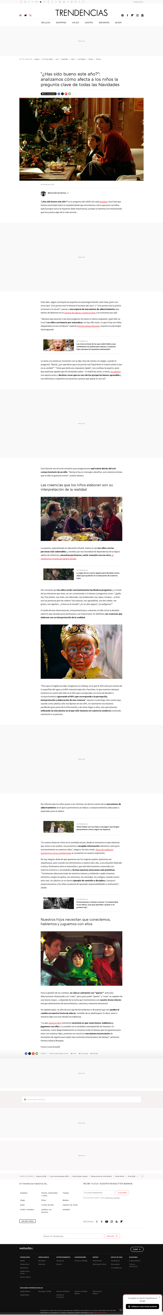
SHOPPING (61, 22)
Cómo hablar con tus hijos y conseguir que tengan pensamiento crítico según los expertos (98, 828)
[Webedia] (26, 1248)
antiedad (66, 1209)
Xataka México (25, 1291)
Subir (135, 1249)
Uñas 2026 (132, 1176)
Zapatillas (64, 59)
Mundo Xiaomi (25, 1277)
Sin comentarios (49, 94)
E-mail (69, 93)
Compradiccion (116, 1268)
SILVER (118, 22)
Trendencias (115, 1261)
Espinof (59, 1264)
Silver (43, 1200)
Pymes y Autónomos (133, 1265)
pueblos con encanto (46, 1210)
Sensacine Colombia (60, 1296)
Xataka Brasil (24, 1295)
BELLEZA (45, 22)
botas (22, 1205)
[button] (58, 193)
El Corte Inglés (48, 59)
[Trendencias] (81, 12)
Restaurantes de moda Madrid (101, 1176)
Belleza (66, 1200)
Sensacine (60, 1261)
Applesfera (24, 1268)
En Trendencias (82, 341)
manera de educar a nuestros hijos (80, 312)
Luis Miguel (81, 59)
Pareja (91, 59)
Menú (20, 15)
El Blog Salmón (134, 1261)
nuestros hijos (54, 1022)
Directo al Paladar (81, 1261)
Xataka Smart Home (24, 1272)
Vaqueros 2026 (41, 1176)
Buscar (30, 15)
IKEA (72, 59)
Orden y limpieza (27, 1209)
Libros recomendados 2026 (59, 1176)
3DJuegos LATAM (44, 1291)
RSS (116, 1221)
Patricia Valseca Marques (88, 326)
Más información (100, 1312)
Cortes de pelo (47, 1205)
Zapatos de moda (70, 1205)
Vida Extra (41, 1264)
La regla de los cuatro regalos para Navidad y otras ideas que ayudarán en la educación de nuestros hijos (98, 575)
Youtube (106, 1221)
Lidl (57, 59)
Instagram (137, 15)
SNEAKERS (104, 22)
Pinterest (122, 15)
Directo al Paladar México (81, 1292)
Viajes (22, 1200)
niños (74, 1053)
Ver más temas (27, 1221)
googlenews (142, 15)
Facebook (127, 15)
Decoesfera (115, 1264)
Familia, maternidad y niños (58, 1053)
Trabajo (66, 1193)
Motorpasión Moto (99, 1264)
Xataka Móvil (24, 1264)
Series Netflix (120, 1176)
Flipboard (132, 15)
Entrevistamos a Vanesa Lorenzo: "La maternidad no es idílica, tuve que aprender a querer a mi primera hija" (97, 904)
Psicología (84, 1053)
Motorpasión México (97, 1292)
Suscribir (122, 1193)
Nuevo (25, 15)
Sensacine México (63, 1291)
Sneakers (24, 1193)
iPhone (98, 59)
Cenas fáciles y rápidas (80, 1176)
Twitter (62, 93)
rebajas (36, 59)
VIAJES (75, 22)
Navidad (103, 201)
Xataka (22, 1261)
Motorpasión (97, 1261)
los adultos (115, 371)
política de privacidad (112, 1198)
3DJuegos (42, 1261)
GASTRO (89, 22)
